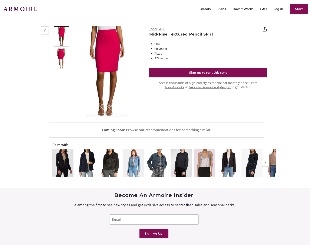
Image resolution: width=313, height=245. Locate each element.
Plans (221, 9)
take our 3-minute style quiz (210, 87)
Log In (278, 9)
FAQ (263, 9)
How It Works (243, 9)
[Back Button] (45, 30)
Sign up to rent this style (208, 72)
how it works (174, 87)
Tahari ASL (157, 29)
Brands (205, 9)
